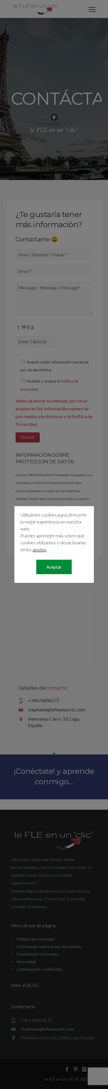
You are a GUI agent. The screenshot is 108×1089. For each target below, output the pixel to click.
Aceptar (54, 567)
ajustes (39, 549)
